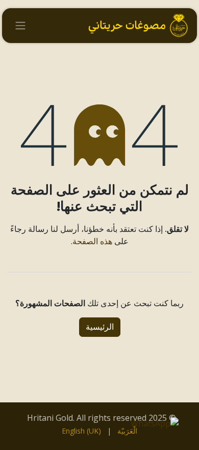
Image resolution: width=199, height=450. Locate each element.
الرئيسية (100, 327)
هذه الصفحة (92, 241)
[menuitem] (127, 431)
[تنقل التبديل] (20, 25)
